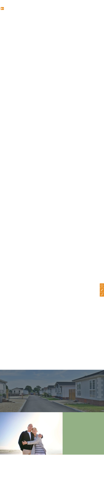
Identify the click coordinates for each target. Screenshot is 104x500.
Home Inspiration (64, 5)
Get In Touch (84, 5)
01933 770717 (99, 1)
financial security (57, 100)
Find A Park (19, 5)
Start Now (86, 481)
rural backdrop (59, 155)
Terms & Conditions (49, 467)
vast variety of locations (48, 149)
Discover (75, 5)
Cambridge (70, 149)
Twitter (35, 362)
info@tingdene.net (88, 1)
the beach (39, 153)
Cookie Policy (48, 465)
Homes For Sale (41, 5)
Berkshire (41, 151)
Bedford (35, 151)
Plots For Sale (29, 5)
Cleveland (28, 151)
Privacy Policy (48, 463)
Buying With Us (53, 5)
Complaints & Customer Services (52, 469)
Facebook (44, 362)
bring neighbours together (47, 333)
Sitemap (47, 471)
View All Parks (16, 396)
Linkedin (54, 362)
